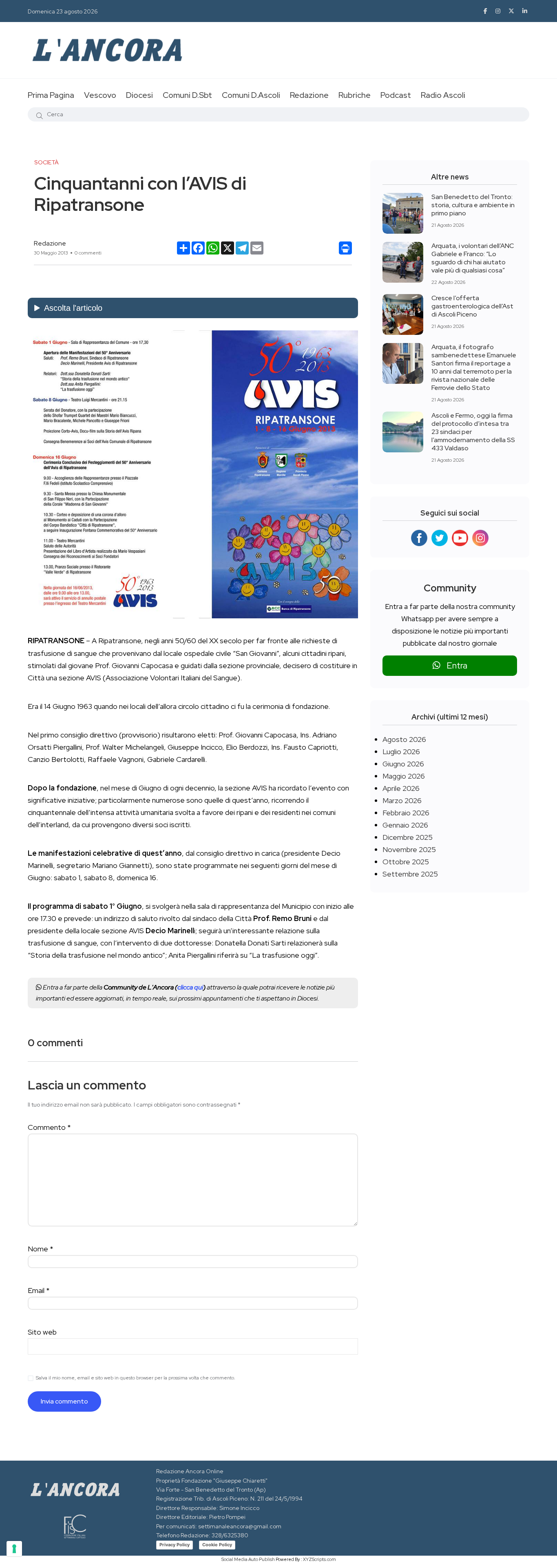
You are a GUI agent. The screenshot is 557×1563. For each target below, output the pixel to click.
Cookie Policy (217, 1545)
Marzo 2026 (402, 800)
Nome (40, 1248)
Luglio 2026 (401, 751)
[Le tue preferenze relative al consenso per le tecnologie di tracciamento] (14, 1548)
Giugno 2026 (403, 763)
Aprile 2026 (401, 788)
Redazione (309, 95)
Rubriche (354, 95)
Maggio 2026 (403, 776)
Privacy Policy (174, 1545)
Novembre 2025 (409, 849)
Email (39, 1290)
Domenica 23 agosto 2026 (63, 11)
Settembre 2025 (410, 874)
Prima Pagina (51, 95)
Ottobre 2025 (405, 861)
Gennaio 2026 (405, 825)
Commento (49, 1127)
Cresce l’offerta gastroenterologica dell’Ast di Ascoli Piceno (472, 306)
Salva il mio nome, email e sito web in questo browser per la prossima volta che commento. (135, 1378)
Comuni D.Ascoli (251, 95)
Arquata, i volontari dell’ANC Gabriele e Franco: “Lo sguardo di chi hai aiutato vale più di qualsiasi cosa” (472, 258)
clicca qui (190, 987)
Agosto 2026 (404, 739)
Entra (453, 665)
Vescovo (100, 95)
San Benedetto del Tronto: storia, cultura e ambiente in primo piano (473, 205)
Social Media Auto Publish (248, 1559)
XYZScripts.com (319, 1559)
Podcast (395, 95)
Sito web (42, 1332)
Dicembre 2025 (407, 837)
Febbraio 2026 (405, 812)
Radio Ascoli (443, 95)
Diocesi (139, 95)
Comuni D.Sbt (187, 95)
